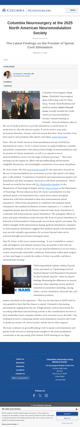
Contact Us (20, 374)
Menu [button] (73, 10)
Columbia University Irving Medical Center (40, 2)
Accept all (67, 414)
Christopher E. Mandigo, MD (23, 74)
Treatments (8, 86)
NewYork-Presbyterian (40, 348)
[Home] (26, 10)
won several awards (36, 169)
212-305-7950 (60, 380)
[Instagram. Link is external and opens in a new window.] (46, 395)
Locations (20, 370)
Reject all (67, 418)
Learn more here (59, 137)
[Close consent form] (76, 409)
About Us (20, 359)
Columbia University (43, 405)
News (6, 60)
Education (20, 363)
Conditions (8, 82)
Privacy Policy (66, 423)
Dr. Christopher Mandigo (48, 184)
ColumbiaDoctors (65, 347)
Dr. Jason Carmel (50, 188)
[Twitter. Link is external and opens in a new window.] (40, 395)
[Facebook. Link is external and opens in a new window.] (34, 395)
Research (20, 366)
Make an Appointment (20, 378)
